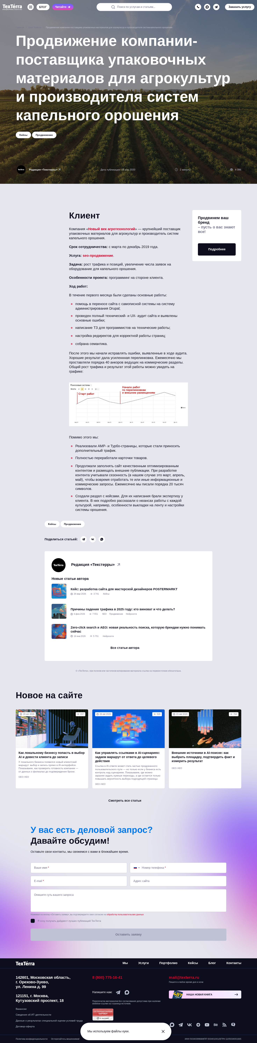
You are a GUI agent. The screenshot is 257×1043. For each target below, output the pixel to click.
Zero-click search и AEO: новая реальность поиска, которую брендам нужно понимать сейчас (138, 629)
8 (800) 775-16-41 (107, 977)
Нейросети (131, 614)
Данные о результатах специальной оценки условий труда (49, 1020)
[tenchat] (233, 1025)
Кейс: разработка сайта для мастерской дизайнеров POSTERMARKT (124, 589)
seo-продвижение (98, 255)
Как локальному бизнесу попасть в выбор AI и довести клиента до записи (52, 755)
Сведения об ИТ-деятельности (33, 1014)
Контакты (233, 963)
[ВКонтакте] (93, 539)
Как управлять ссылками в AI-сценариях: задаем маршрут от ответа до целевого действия (127, 757)
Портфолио (168, 963)
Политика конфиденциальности (32, 1039)
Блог (212, 963)
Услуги (143, 963)
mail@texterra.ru (184, 977)
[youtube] (207, 1025)
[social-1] (224, 1025)
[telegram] (216, 7)
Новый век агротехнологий (111, 229)
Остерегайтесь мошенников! (65, 1039)
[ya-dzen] (198, 1025)
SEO (104, 614)
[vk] (189, 1025)
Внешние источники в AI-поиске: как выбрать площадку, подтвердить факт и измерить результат (203, 757)
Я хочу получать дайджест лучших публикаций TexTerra (69, 920)
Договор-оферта (25, 1026)
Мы (125, 963)
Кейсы (52, 524)
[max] (207, 7)
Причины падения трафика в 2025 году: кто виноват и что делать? (123, 609)
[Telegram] (83, 539)
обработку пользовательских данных (125, 914)
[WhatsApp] (102, 539)
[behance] (216, 1025)
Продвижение (72, 524)
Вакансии (21, 1008)
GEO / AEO (24, 777)
